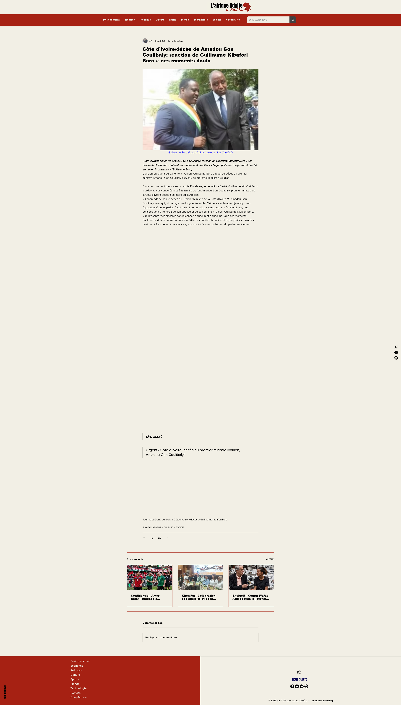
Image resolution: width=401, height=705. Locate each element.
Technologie (78, 688)
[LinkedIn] (302, 686)
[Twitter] (297, 686)
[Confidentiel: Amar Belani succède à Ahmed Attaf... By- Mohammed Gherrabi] (149, 577)
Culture (75, 674)
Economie (76, 665)
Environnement (80, 661)
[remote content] (200, 271)
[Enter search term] (292, 19)
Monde (74, 684)
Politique (76, 670)
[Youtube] (396, 358)
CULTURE (168, 527)
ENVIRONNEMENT (152, 527)
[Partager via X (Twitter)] (151, 537)
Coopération (78, 697)
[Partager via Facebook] (144, 537)
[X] (396, 352)
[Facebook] (396, 347)
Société (75, 693)
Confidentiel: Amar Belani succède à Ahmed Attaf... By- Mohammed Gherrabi (147, 597)
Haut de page (5, 692)
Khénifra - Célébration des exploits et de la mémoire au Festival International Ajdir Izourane (199, 597)
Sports (74, 679)
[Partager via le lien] (167, 537)
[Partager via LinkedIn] (159, 537)
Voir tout (270, 559)
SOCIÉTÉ (180, 527)
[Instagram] (306, 686)
